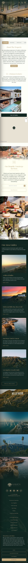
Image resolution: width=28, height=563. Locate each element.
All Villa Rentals (11, 34)
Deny (14, 550)
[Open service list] (24, 186)
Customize (14, 556)
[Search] (19, 3)
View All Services (14, 190)
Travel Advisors (14, 527)
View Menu (9, 211)
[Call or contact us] (22, 3)
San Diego (14, 508)
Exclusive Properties (14, 500)
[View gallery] (2, 10)
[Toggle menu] (25, 2)
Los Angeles (17, 34)
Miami (14, 510)
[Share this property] (26, 7)
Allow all (14, 559)
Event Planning (14, 520)
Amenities (12, 42)
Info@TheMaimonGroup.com (14, 495)
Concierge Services (14, 517)
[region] (14, 130)
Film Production (14, 525)
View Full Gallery (14, 115)
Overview (5, 42)
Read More (14, 66)
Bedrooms (19, 42)
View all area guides (9, 383)
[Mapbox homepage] (3, 141)
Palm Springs (14, 505)
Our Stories (14, 530)
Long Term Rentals (14, 513)
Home (4, 34)
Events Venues (14, 522)
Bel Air (23, 34)
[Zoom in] (26, 119)
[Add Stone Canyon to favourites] (2, 7)
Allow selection (14, 553)
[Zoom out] (26, 121)
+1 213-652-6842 (14, 494)
